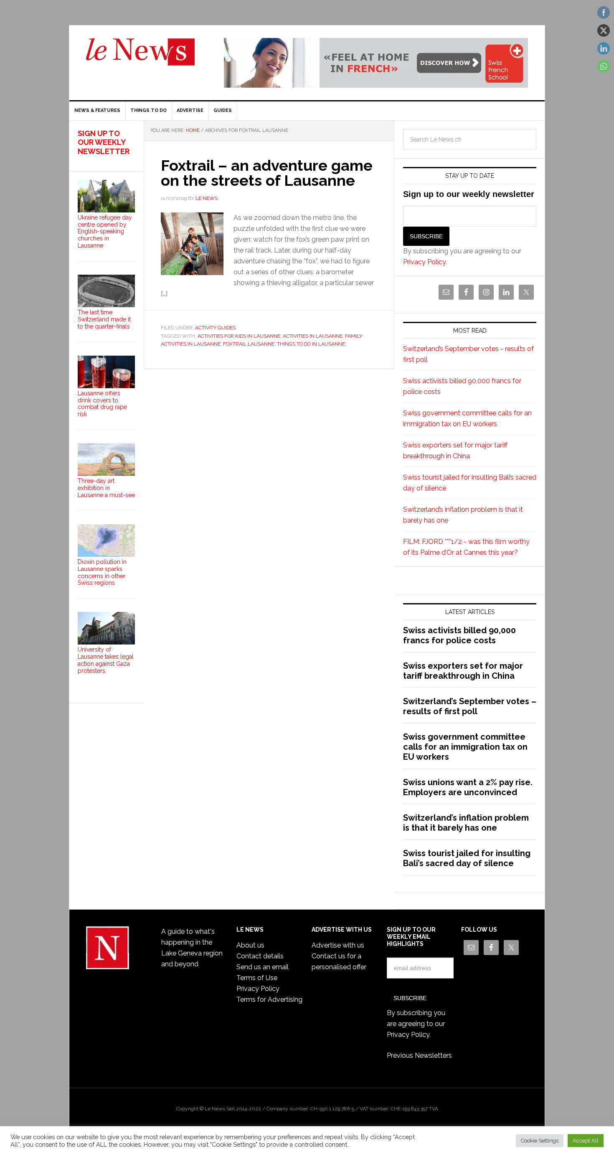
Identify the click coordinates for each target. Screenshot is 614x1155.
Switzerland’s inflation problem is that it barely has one (466, 823)
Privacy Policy (424, 262)
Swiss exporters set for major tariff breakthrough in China (463, 671)
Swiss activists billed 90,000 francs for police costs (459, 635)
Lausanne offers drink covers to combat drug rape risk (102, 403)
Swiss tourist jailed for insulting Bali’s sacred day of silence (466, 858)
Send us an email (262, 967)
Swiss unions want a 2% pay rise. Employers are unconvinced (468, 787)
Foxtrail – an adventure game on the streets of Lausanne (267, 173)
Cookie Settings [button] (539, 1140)
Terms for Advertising (269, 999)
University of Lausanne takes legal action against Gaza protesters (106, 660)
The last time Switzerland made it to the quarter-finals (104, 319)
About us (250, 945)
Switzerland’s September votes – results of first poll (469, 706)
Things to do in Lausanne (311, 344)
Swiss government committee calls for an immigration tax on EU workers (465, 747)
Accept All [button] (586, 1140)
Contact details (260, 956)
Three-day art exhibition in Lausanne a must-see (106, 488)
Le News (140, 57)
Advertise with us (338, 945)
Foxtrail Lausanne (248, 344)
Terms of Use (256, 978)
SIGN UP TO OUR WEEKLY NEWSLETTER (103, 142)
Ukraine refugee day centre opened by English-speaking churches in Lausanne (105, 231)
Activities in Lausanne (313, 336)
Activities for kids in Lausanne (239, 336)
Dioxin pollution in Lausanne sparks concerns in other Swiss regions (102, 572)
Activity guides (215, 328)
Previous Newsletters (419, 1055)
